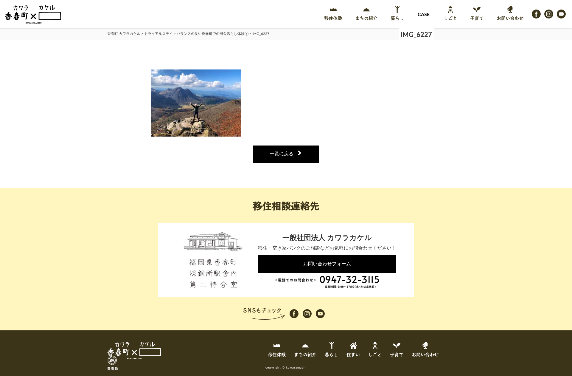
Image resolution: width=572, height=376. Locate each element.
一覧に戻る (281, 153)
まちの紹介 (366, 18)
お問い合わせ (510, 18)
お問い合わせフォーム (327, 264)
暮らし (397, 18)
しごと (450, 18)
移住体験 (333, 18)
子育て (477, 18)
